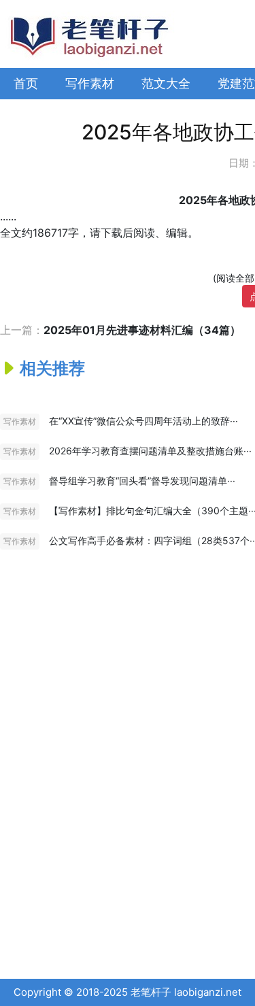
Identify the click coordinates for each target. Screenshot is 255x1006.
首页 (26, 83)
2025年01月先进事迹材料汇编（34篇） (142, 330)
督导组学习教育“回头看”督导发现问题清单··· (142, 480)
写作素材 (89, 83)
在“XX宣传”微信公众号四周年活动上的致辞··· (143, 420)
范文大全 (165, 83)
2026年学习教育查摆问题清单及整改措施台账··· (150, 450)
